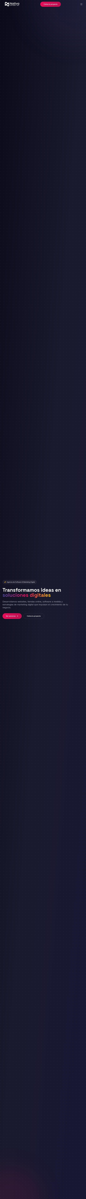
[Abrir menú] (81, 4)
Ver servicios (11, 616)
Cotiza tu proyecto (34, 616)
